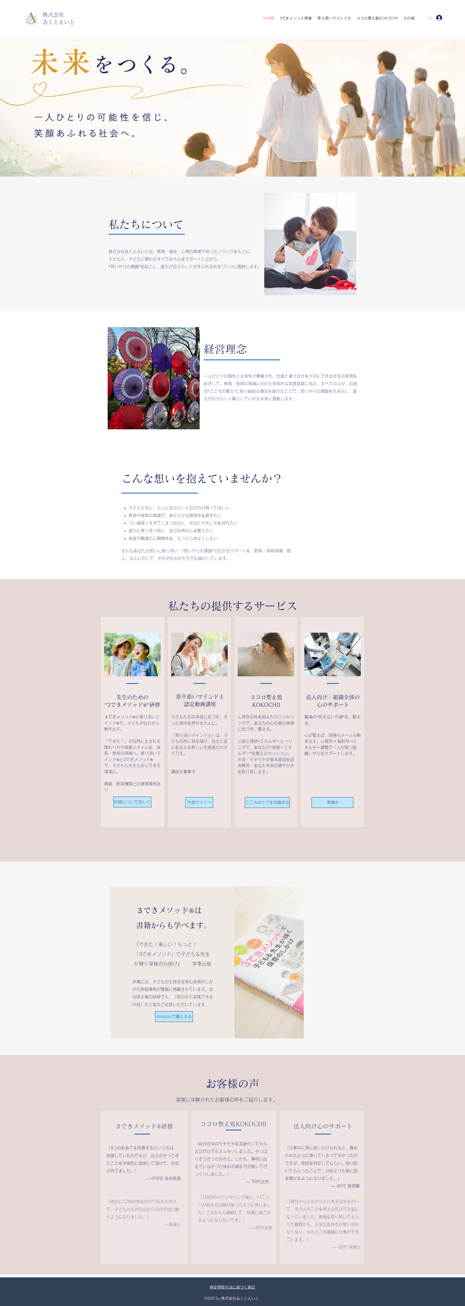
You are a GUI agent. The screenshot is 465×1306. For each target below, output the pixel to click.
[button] (332, 802)
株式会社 (53, 14)
